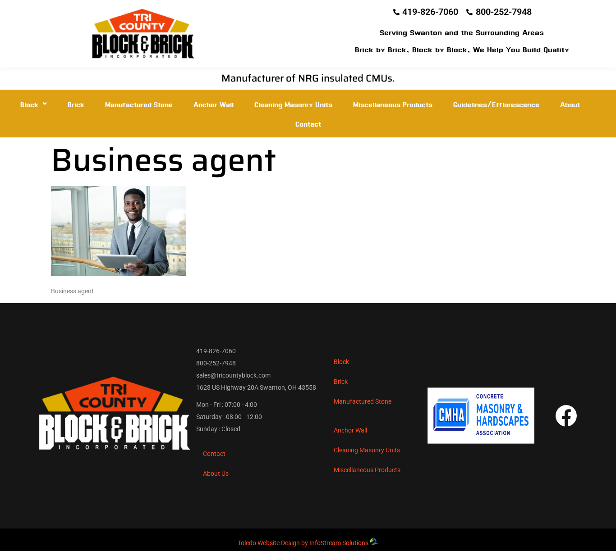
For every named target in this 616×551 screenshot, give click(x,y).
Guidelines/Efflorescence (496, 104)
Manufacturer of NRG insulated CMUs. (308, 78)
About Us (216, 473)
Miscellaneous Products (392, 104)
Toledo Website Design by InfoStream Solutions (303, 542)
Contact (308, 123)
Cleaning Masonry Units (293, 104)
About (570, 104)
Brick (76, 104)
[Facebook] (566, 416)
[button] (33, 104)
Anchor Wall (213, 104)
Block (29, 104)
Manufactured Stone (139, 104)
